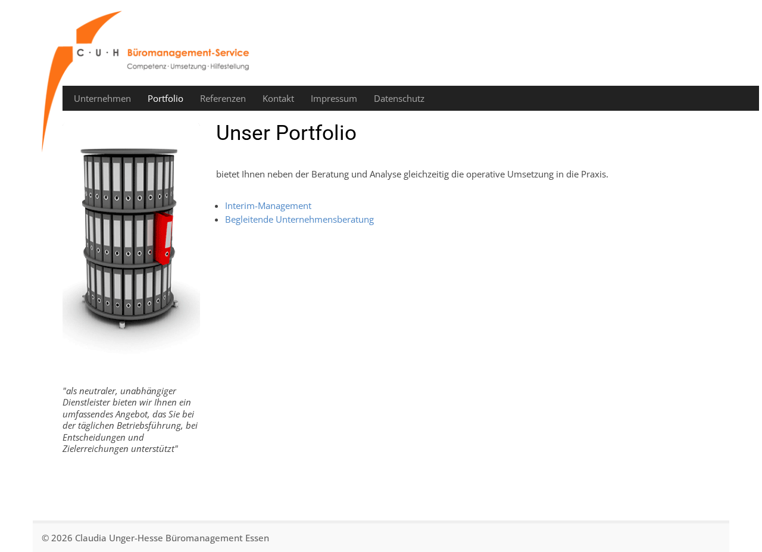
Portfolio (165, 98)
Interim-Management (268, 205)
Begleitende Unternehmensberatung (299, 219)
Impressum (334, 98)
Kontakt (278, 98)
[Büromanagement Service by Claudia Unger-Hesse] (149, 81)
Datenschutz (399, 98)
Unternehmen (102, 98)
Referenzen (223, 98)
